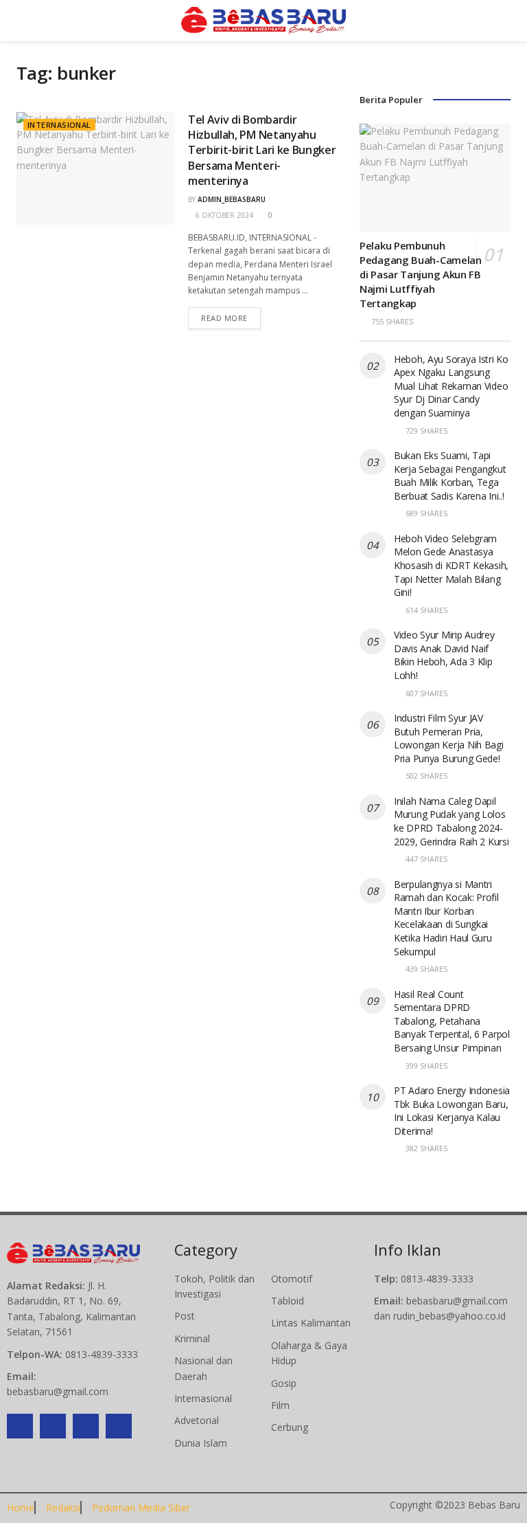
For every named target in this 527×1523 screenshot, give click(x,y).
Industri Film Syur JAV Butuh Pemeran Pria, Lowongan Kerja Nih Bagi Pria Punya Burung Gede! (449, 738)
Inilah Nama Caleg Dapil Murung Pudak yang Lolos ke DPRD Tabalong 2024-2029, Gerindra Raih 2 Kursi (451, 821)
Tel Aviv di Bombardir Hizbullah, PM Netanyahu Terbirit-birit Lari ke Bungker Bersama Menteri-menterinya (262, 150)
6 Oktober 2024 (223, 215)
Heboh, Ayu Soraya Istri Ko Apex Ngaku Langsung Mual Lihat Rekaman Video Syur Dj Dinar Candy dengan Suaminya (451, 386)
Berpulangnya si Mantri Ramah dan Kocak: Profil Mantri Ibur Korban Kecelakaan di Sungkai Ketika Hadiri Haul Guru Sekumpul (446, 918)
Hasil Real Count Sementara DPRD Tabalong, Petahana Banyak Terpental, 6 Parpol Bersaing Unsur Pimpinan (452, 1021)
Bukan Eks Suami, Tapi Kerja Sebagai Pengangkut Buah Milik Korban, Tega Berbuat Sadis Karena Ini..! (450, 475)
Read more (224, 318)
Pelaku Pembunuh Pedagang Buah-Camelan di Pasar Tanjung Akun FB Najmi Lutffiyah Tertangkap (421, 274)
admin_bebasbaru (232, 199)
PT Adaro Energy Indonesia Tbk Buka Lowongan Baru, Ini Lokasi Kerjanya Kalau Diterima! (452, 1110)
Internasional (59, 125)
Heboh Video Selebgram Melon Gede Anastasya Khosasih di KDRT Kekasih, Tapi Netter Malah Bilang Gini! (451, 565)
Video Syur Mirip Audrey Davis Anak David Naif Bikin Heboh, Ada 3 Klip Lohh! (444, 655)
